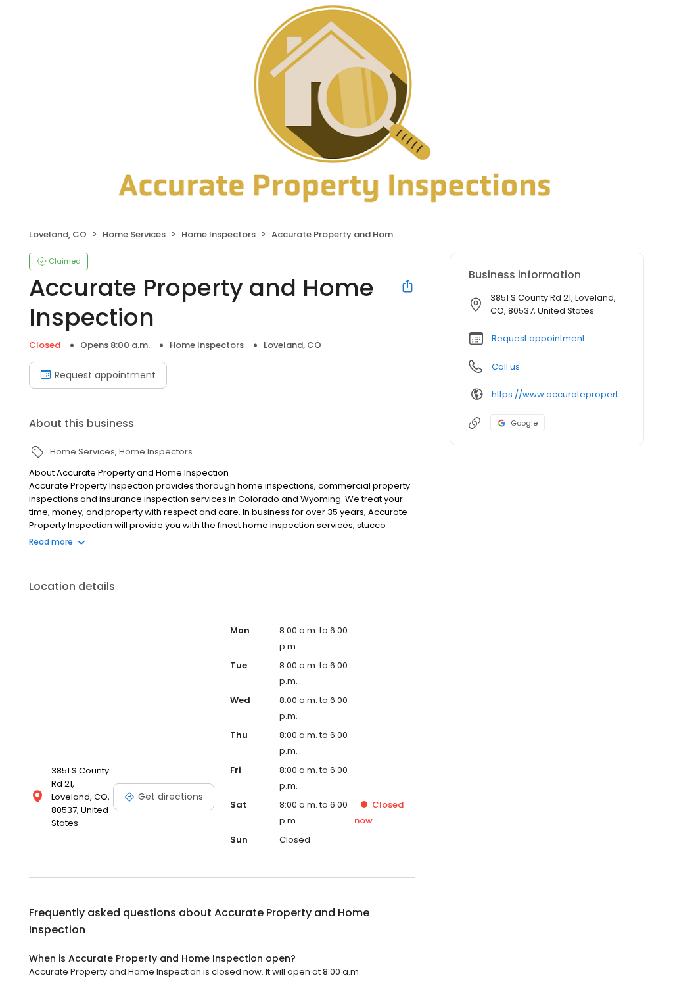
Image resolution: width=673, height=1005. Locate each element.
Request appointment (105, 374)
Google (524, 423)
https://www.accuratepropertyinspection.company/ (558, 394)
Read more (51, 541)
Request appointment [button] (538, 338)
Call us (506, 366)
